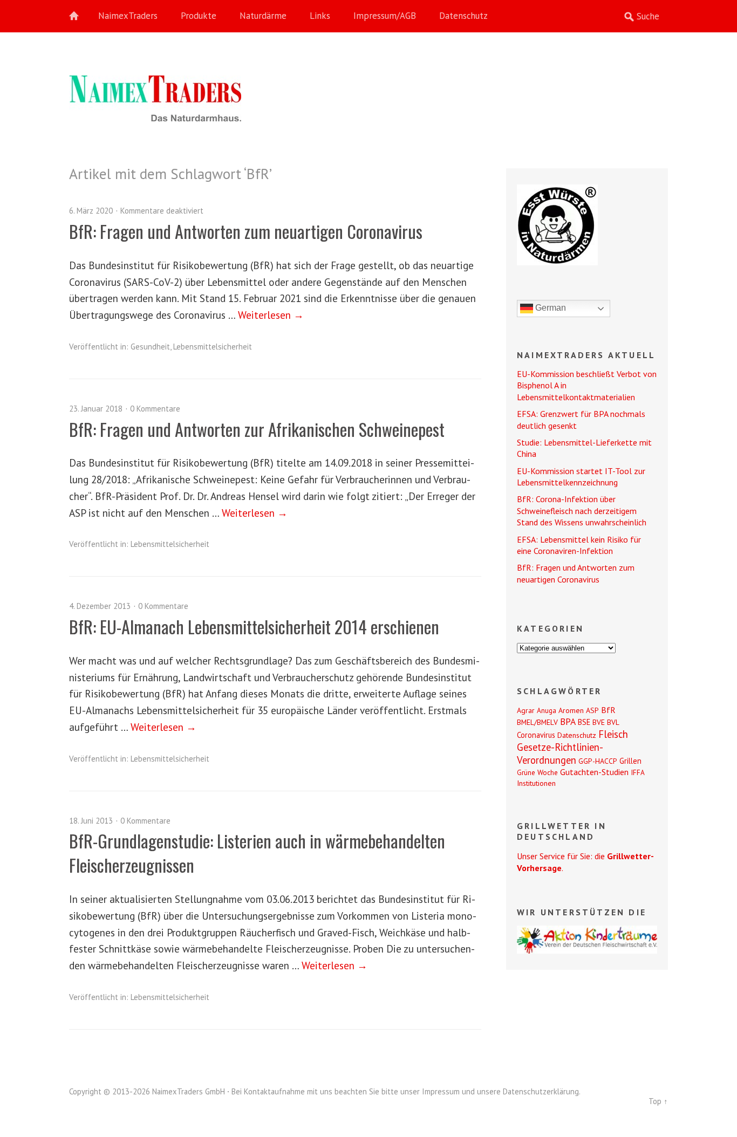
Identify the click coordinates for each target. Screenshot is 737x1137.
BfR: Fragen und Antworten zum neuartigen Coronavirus (245, 231)
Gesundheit (150, 346)
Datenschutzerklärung (541, 1091)
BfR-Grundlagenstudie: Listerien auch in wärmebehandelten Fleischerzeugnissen (257, 853)
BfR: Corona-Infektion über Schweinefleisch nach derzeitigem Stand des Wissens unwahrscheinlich (581, 511)
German (549, 307)
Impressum (441, 1091)
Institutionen (536, 783)
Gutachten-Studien (594, 771)
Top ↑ (658, 1101)
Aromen (571, 710)
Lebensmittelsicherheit (212, 346)
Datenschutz (463, 16)
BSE (584, 722)
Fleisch (613, 734)
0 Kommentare (155, 408)
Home (80, 16)
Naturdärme (263, 16)
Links (320, 16)
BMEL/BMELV (537, 722)
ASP (592, 710)
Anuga (546, 710)
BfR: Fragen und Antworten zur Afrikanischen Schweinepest (257, 429)
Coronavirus (536, 735)
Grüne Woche (537, 772)
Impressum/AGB (384, 16)
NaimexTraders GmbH (188, 1091)
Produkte (198, 16)
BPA (568, 721)
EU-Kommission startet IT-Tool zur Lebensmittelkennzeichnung (581, 476)
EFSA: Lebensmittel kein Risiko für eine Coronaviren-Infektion (579, 545)
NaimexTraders (128, 16)
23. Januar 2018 (95, 408)
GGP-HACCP (597, 761)
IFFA (638, 772)
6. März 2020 (91, 211)
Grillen (630, 761)
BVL (613, 722)
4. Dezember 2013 (100, 606)
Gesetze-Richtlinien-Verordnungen (560, 753)
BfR (608, 709)
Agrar (526, 710)
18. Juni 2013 (91, 821)
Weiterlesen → (271, 314)
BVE (598, 722)
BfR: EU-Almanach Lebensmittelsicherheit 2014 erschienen (254, 626)
